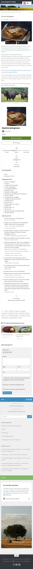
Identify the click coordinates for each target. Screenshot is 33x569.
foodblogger (22, 311)
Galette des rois (10, 451)
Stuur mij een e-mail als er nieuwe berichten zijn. (14, 389)
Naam (4, 366)
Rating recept (6, 350)
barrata (6, 311)
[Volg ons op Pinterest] (31, 399)
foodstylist (27, 313)
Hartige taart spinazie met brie (14, 465)
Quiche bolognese (5, 317)
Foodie (16, 313)
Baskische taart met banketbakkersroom (12, 425)
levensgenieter (23, 315)
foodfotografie (11, 313)
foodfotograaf (4, 313)
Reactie (5, 356)
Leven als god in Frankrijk (8, 2)
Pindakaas (9, 470)
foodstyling (21, 313)
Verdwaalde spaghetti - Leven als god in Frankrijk (14, 458)
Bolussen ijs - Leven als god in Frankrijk (12, 454)
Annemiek (6, 19)
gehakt (3, 315)
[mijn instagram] (26, 399)
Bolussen (25, 454)
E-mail (19, 366)
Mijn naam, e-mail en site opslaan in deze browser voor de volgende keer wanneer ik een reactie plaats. (16, 379)
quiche (28, 315)
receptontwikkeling (13, 317)
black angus (11, 311)
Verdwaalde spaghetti (8, 436)
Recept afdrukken (23, 42)
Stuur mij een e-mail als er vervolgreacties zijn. (13, 384)
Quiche (13, 12)
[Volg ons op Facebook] (28, 399)
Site (3, 372)
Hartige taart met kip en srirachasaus (11, 439)
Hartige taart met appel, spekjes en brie (20, 70)
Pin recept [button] (17, 142)
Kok (6, 315)
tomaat (20, 317)
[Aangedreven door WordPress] (13, 561)
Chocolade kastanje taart (7, 334)
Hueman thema (26, 561)
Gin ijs (4, 429)
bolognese (17, 311)
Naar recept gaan (11, 42)
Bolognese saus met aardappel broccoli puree (17, 50)
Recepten (18, 12)
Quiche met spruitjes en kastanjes (9, 72)
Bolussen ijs (5, 432)
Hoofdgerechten (5, 12)
